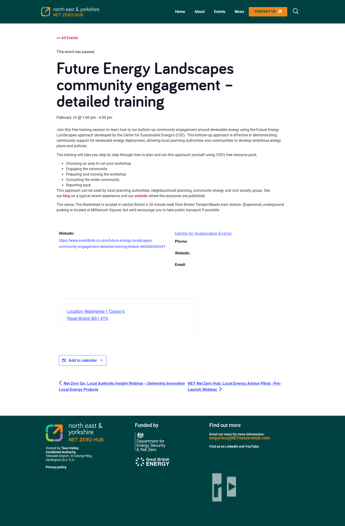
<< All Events (67, 38)
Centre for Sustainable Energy (203, 233)
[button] (295, 11)
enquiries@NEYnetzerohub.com (239, 437)
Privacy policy (56, 467)
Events (219, 11)
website (141, 196)
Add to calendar (83, 360)
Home (180, 11)
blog (67, 196)
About (200, 11)
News (239, 11)
